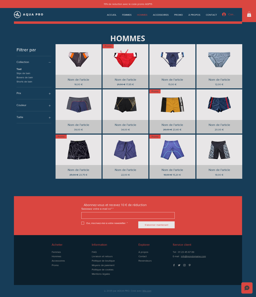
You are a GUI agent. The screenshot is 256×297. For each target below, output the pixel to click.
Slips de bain (23, 73)
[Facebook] (174, 265)
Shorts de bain (24, 81)
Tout (19, 69)
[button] (249, 14)
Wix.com (146, 290)
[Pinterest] (189, 265)
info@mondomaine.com (193, 256)
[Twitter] (179, 265)
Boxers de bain (25, 77)
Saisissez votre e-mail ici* (97, 208)
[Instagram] (184, 265)
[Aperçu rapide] (79, 59)
